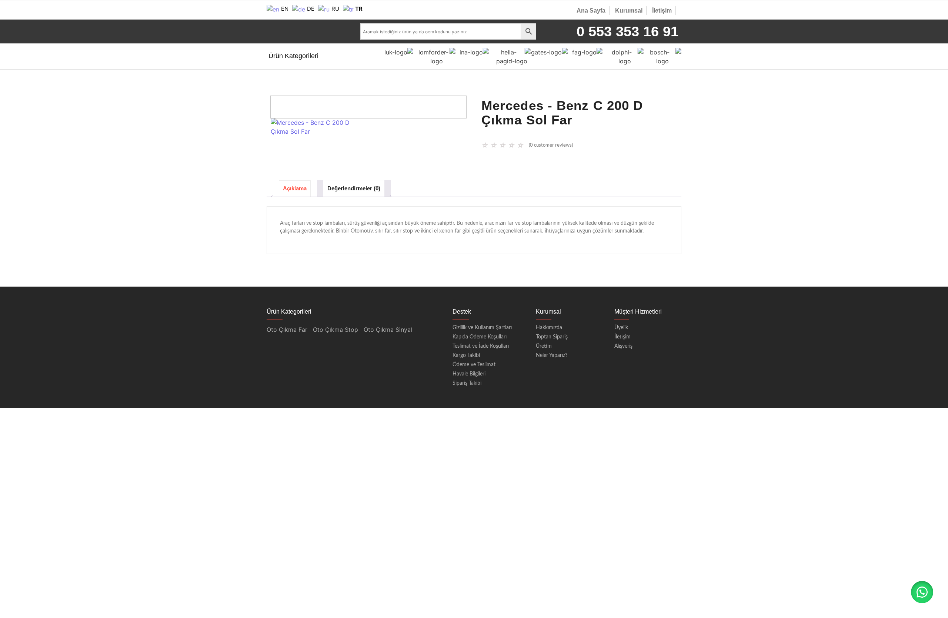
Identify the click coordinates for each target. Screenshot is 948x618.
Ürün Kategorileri (293, 56)
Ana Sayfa (591, 10)
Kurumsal (628, 10)
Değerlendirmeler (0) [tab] (353, 188)
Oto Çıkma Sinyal (388, 329)
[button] (922, 592)
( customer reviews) (551, 145)
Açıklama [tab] (295, 188)
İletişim (662, 10)
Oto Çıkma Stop (335, 329)
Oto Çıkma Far (287, 329)
